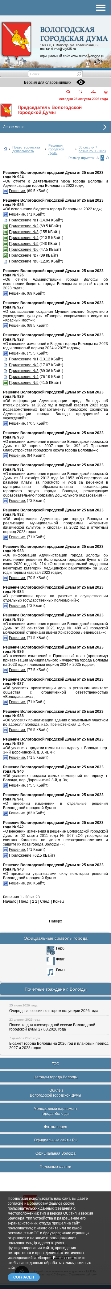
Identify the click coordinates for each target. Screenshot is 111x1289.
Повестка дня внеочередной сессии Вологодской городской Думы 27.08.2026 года (52, 1027)
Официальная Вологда (55, 1153)
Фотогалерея (55, 1127)
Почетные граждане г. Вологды (56, 989)
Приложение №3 (24, 232)
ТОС (55, 1064)
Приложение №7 (24, 255)
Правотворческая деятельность (26, 149)
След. (45, 901)
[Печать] (102, 92)
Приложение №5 (24, 243)
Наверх (55, 921)
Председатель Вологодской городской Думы (50, 110)
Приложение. (20, 855)
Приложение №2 (24, 226)
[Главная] (64, 92)
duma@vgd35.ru (63, 49)
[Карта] (90, 92)
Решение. (17, 191)
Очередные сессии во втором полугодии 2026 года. (54, 1011)
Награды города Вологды (56, 1077)
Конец (58, 901)
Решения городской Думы (56, 149)
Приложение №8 (24, 261)
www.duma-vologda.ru (87, 56)
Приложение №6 (24, 249)
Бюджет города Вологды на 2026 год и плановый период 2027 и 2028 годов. (59, 1045)
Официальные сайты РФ (55, 1140)
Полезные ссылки (55, 1167)
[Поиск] (77, 92)
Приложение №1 (24, 220)
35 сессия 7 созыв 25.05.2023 (92, 149)
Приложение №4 (24, 238)
